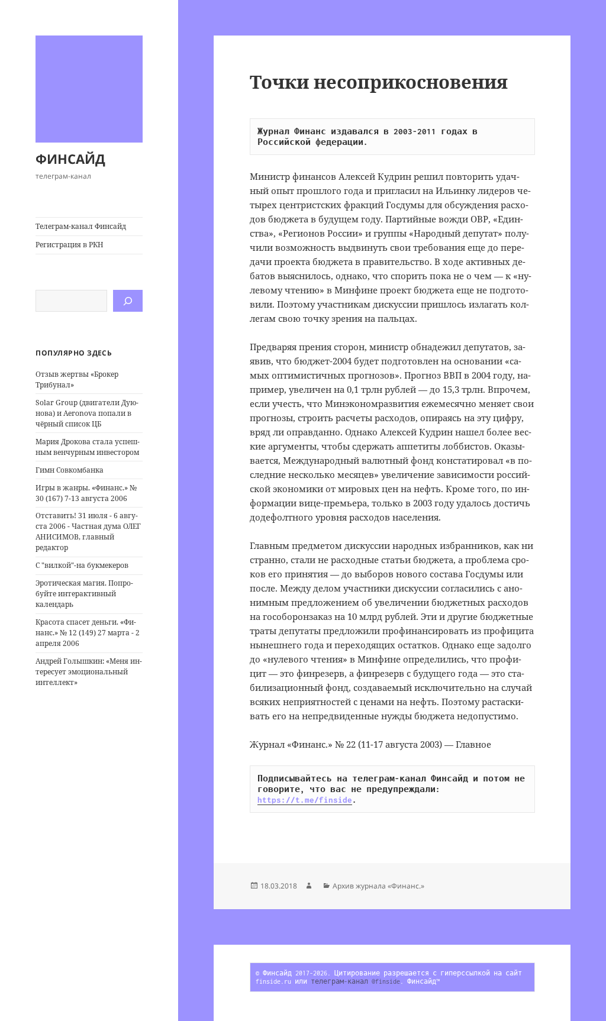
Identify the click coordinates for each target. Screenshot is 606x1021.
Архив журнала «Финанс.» (378, 886)
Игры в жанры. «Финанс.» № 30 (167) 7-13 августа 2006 (86, 493)
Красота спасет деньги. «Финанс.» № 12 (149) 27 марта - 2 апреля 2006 (88, 632)
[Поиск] (128, 301)
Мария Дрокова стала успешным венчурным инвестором (88, 447)
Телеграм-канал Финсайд (81, 226)
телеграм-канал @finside (355, 981)
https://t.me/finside (304, 799)
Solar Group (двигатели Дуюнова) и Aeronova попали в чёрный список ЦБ (87, 413)
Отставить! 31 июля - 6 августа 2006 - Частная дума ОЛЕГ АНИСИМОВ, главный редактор (88, 531)
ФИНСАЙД (70, 158)
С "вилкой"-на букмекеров (82, 565)
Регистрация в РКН (70, 245)
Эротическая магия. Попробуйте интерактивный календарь (84, 593)
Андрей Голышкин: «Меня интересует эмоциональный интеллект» (89, 671)
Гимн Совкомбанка (70, 470)
